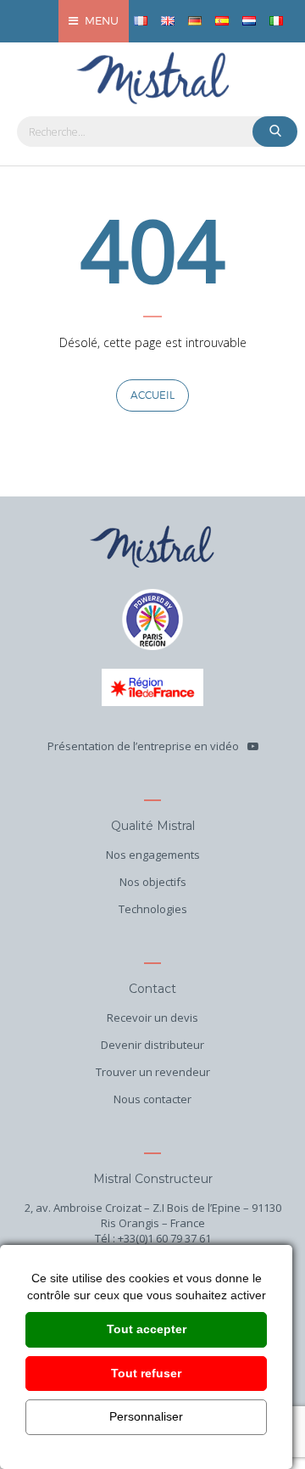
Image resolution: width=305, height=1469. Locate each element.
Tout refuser (146, 1373)
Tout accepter (146, 1329)
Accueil (152, 395)
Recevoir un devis (152, 1017)
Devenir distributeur (152, 1044)
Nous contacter (152, 1099)
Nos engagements (153, 854)
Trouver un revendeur (153, 1071)
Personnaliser (146, 1416)
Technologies (153, 909)
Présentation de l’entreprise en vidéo (143, 746)
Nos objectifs (152, 881)
